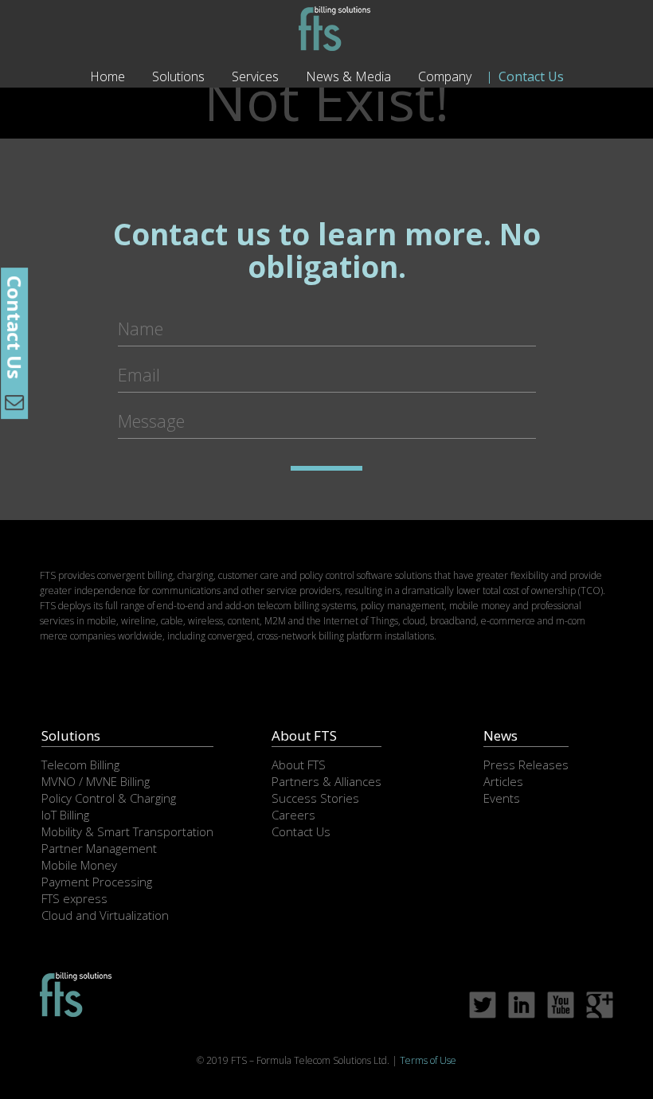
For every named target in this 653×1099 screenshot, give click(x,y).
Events (501, 798)
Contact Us (531, 76)
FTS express (74, 898)
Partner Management (99, 848)
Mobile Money (79, 865)
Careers (293, 815)
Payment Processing (96, 882)
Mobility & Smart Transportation (127, 831)
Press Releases (526, 764)
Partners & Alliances (326, 781)
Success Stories (315, 798)
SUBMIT (326, 468)
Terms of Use (428, 1060)
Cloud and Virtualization (105, 915)
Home (107, 76)
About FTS (299, 764)
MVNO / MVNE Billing (95, 781)
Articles (503, 781)
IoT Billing (65, 815)
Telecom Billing (80, 764)
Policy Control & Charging (108, 798)
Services (255, 76)
